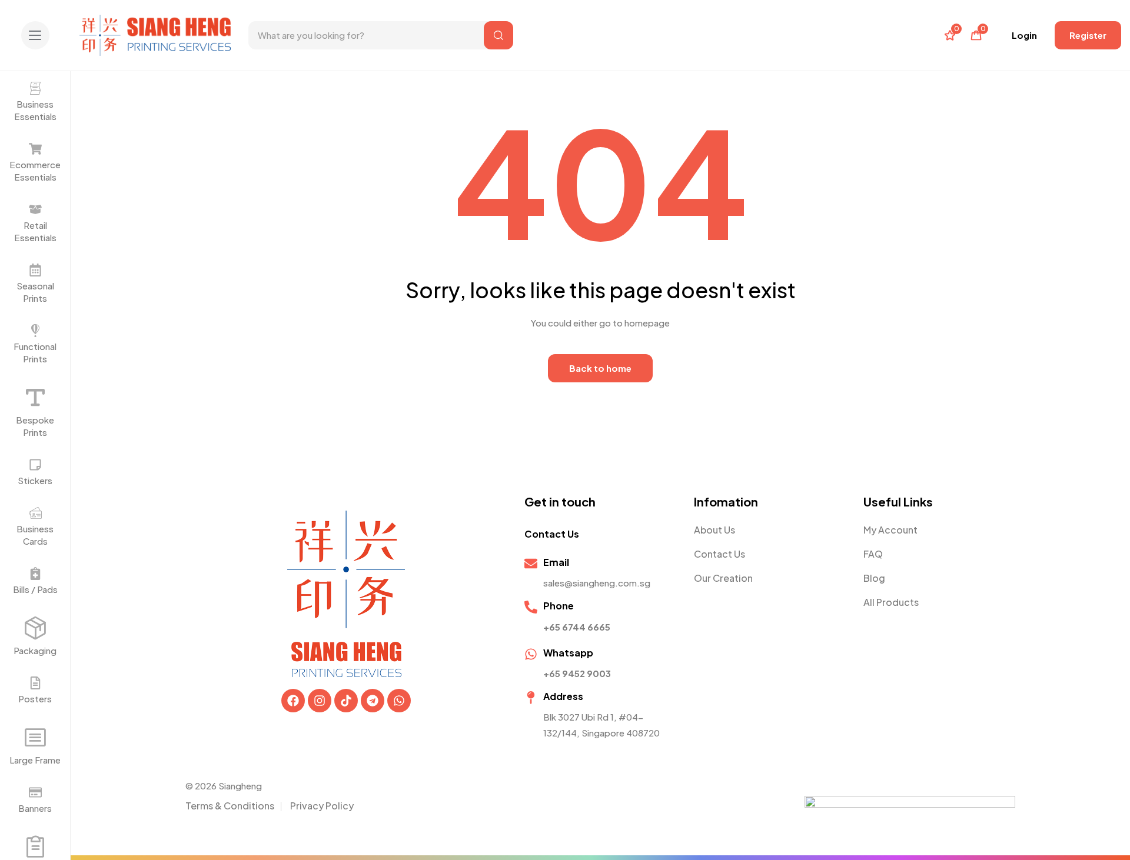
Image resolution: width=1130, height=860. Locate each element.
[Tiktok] (346, 700)
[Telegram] (372, 700)
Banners (35, 808)
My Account (890, 530)
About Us (714, 530)
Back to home (600, 368)
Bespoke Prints (35, 426)
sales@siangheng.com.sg (596, 582)
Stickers (35, 480)
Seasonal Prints (35, 292)
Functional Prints (35, 352)
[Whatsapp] (399, 700)
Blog (874, 578)
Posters (35, 698)
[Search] (498, 35)
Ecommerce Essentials (35, 170)
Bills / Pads (35, 589)
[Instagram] (319, 700)
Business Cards (35, 534)
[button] (35, 35)
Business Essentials (35, 110)
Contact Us (719, 554)
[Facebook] (293, 700)
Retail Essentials (35, 231)
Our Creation (723, 578)
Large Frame (35, 759)
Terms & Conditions (229, 805)
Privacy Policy (322, 805)
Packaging (35, 650)
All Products (891, 602)
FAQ (873, 554)
